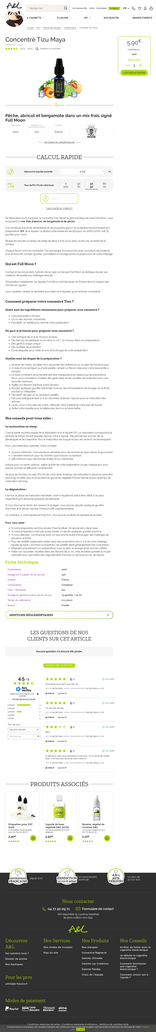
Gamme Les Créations (95, 963)
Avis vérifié (109, 679)
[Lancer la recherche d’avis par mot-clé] (38, 736)
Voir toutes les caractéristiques (59, 142)
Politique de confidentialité (114, 1024)
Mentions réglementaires (31, 615)
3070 (78, 185)
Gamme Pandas (91, 969)
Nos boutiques (14, 964)
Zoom (61, 105)
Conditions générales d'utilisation (79, 1024)
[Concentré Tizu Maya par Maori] (59, 76)
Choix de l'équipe (92, 974)
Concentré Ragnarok (94, 952)
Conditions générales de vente (44, 1024)
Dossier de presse (16, 958)
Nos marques (90, 947)
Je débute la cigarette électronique (133, 957)
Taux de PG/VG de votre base (39, 185)
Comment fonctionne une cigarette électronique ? (133, 966)
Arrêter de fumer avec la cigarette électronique (135, 948)
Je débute (114, 8)
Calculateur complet (59, 208)
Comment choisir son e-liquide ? (134, 976)
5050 (91, 185)
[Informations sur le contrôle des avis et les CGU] (37, 694)
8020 (104, 185)
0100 (66, 185)
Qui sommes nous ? (17, 953)
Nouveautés (111, 18)
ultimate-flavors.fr (16, 983)
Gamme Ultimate (92, 958)
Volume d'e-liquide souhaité (38, 172)
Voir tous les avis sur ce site (23, 699)
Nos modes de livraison (58, 947)
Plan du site (51, 952)
